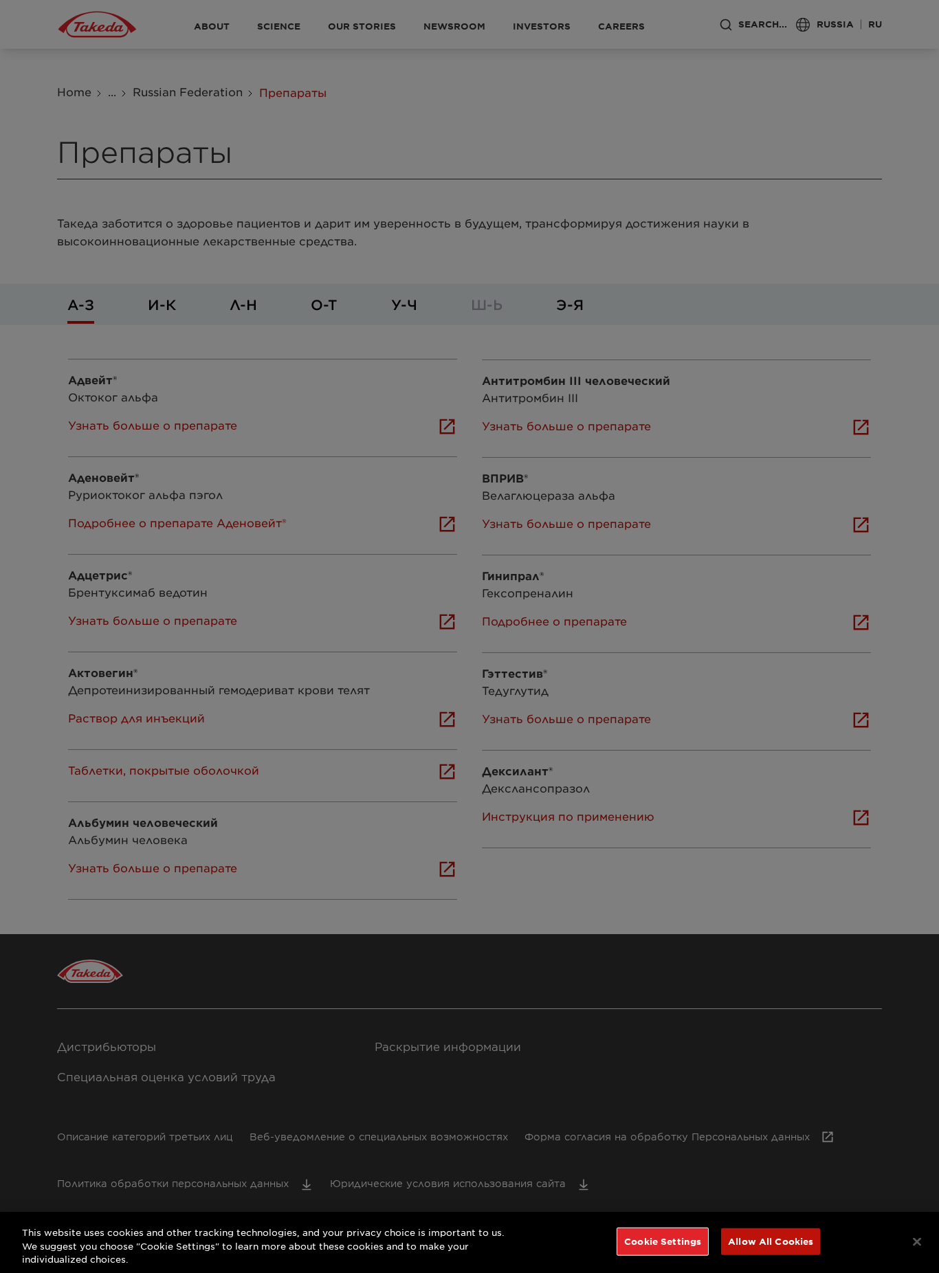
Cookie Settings (662, 1240)
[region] (469, 1242)
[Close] (917, 1241)
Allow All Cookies (770, 1240)
